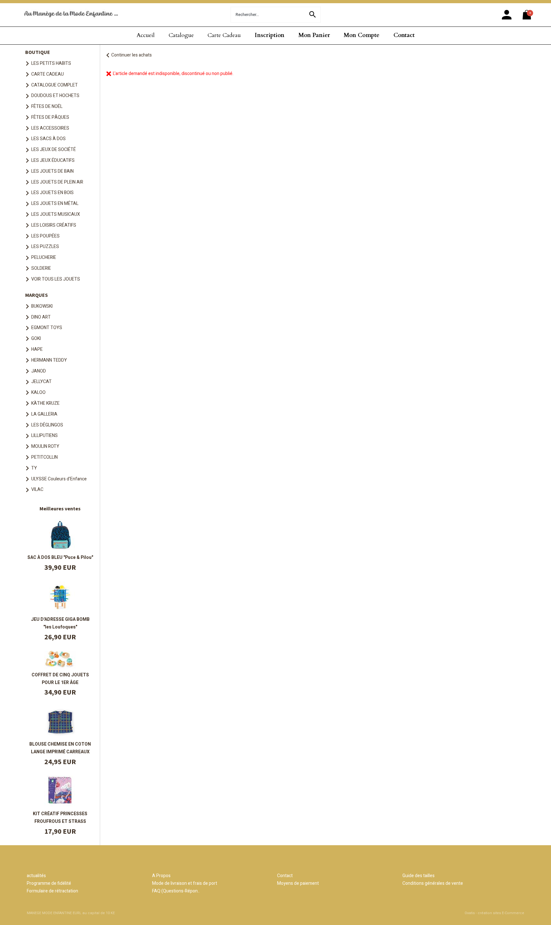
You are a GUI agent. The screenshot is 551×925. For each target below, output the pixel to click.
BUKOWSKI (42, 306)
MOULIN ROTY (45, 446)
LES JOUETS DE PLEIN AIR (57, 182)
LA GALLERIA (44, 414)
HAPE (37, 349)
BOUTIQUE (37, 52)
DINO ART (41, 317)
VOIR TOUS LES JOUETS (55, 279)
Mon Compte (361, 35)
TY (34, 468)
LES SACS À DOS (48, 138)
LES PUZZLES (45, 246)
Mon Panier (314, 35)
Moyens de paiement (298, 883)
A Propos (161, 875)
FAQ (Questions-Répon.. (176, 891)
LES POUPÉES (45, 236)
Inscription (269, 35)
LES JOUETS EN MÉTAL (54, 203)
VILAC (37, 489)
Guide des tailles (418, 875)
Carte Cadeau (224, 35)
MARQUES (36, 295)
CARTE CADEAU (47, 74)
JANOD (38, 371)
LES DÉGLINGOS (47, 425)
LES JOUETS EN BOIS (52, 192)
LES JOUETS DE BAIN (52, 171)
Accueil (145, 35)
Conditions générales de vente (432, 883)
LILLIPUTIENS (44, 435)
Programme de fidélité (49, 883)
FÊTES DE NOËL (46, 106)
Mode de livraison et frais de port (184, 883)
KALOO (38, 392)
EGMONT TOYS (46, 327)
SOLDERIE (41, 268)
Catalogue (181, 35)
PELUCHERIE (43, 257)
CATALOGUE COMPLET (54, 85)
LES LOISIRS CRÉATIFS (53, 225)
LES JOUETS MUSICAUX (55, 214)
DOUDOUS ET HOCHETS (55, 95)
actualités (36, 875)
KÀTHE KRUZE (45, 403)
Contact (404, 35)
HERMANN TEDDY (49, 360)
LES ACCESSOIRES (50, 128)
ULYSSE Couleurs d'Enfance (59, 479)
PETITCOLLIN (44, 457)
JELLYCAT (41, 381)
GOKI (36, 338)
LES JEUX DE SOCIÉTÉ (53, 149)
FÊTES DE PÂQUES (50, 117)
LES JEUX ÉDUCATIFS (53, 160)
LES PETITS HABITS (51, 63)
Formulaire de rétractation (52, 891)
